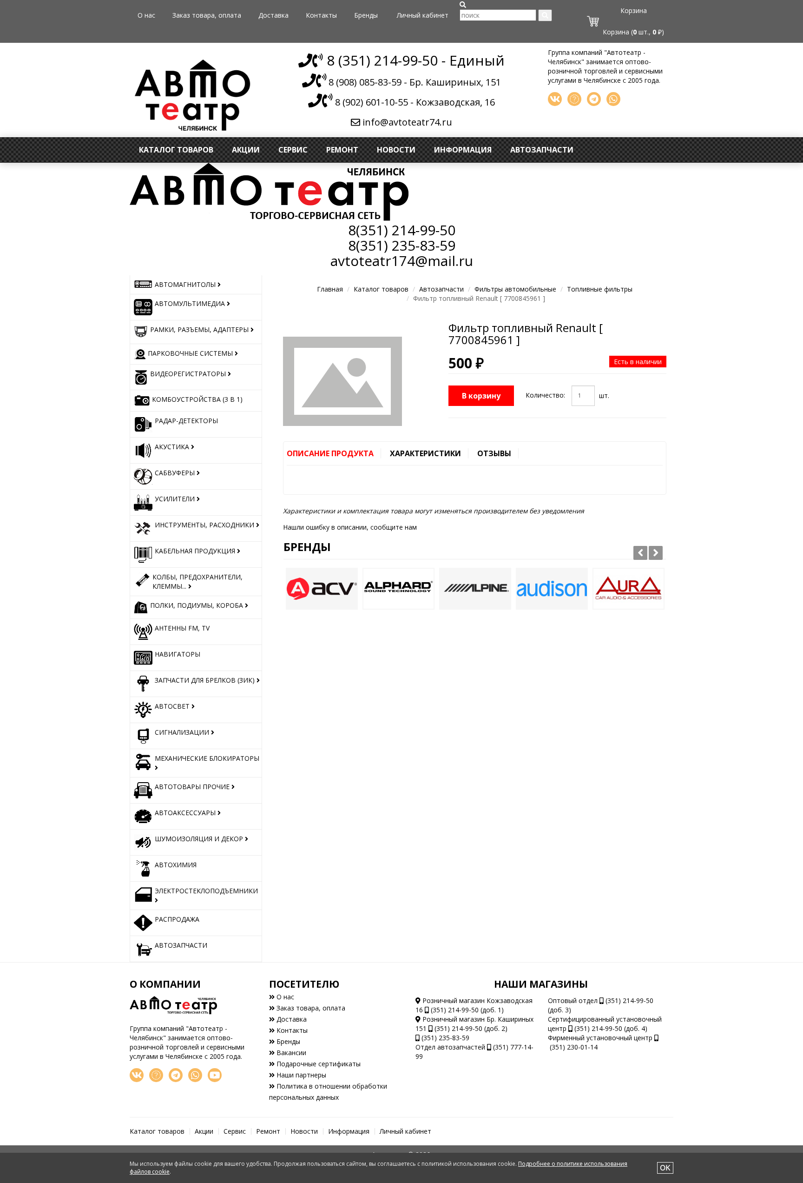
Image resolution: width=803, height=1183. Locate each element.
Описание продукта (330, 453)
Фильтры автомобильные (515, 289)
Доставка (273, 15)
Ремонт (342, 150)
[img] (463, 4)
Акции (246, 150)
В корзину (481, 396)
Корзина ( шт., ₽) (633, 31)
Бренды (366, 15)
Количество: (545, 395)
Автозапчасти (541, 150)
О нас (146, 15)
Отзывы (494, 453)
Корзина (633, 10)
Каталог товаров (176, 150)
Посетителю (304, 983)
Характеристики (425, 453)
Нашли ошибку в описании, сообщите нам (350, 527)
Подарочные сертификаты (318, 1063)
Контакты (321, 15)
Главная (330, 289)
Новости (396, 150)
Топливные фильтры (599, 289)
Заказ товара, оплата (206, 15)
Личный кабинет (422, 15)
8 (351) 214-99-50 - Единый (414, 60)
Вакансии (290, 1052)
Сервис (293, 150)
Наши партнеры (300, 1074)
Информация (463, 150)
